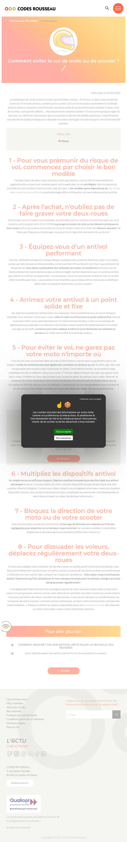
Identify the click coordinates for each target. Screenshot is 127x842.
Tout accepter (63, 431)
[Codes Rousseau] (30, 8)
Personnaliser (63, 437)
